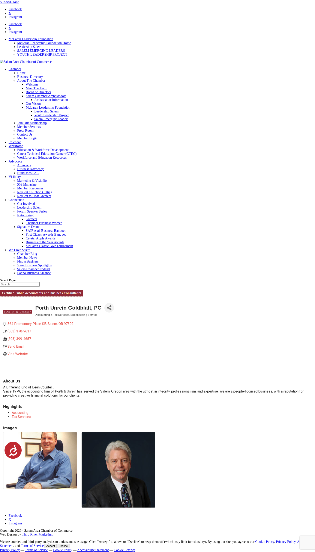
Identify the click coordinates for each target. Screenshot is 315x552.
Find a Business (28, 261)
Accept (50, 546)
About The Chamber (31, 80)
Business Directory (30, 76)
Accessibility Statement (93, 550)
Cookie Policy (264, 541)
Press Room (25, 130)
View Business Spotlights (34, 265)
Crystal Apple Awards (41, 238)
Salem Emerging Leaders (51, 119)
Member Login (27, 138)
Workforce (16, 146)
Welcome (32, 84)
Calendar (15, 142)
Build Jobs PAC (28, 173)
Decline (63, 546)
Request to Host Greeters (34, 196)
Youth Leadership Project (51, 115)
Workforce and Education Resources (42, 157)
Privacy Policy (286, 541)
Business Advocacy (30, 169)
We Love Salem (19, 250)
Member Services (29, 126)
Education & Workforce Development (43, 150)
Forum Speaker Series (32, 211)
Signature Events (28, 227)
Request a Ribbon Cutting (34, 192)
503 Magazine (26, 184)
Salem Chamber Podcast (33, 269)
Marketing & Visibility (32, 180)
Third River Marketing (37, 534)
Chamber (15, 69)
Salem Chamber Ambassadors (46, 96)
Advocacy (15, 161)
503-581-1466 (9, 2)
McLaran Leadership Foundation (31, 39)
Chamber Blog (27, 253)
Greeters (31, 219)
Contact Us (24, 134)
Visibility (15, 177)
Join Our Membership (32, 123)
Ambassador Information (51, 100)
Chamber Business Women (44, 223)
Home (21, 73)
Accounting (20, 413)
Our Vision (33, 103)
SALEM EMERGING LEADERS (41, 50)
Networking (25, 215)
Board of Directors (38, 92)
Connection (16, 200)
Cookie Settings (124, 550)
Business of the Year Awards (45, 242)
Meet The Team (36, 88)
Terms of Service (32, 546)
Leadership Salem (29, 47)
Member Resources (30, 188)
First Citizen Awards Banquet (46, 234)
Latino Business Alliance (34, 273)
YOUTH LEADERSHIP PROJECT (42, 54)
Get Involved (26, 203)
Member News (27, 257)
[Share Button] (109, 308)
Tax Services (21, 417)
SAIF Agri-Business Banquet (45, 230)
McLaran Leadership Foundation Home (44, 43)
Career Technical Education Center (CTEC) (46, 153)
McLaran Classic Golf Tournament (49, 246)
